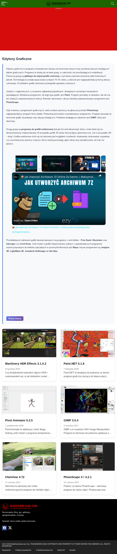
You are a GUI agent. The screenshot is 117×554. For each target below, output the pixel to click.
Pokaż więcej (15, 318)
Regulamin (6, 550)
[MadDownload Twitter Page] (10, 528)
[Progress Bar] (26, 168)
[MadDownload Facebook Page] (4, 528)
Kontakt (72, 550)
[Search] (112, 4)
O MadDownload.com (44, 550)
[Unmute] (17, 170)
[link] (16, 177)
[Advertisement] (58, 30)
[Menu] (3, 4)
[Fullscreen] (39, 170)
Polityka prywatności (23, 550)
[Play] (13, 170)
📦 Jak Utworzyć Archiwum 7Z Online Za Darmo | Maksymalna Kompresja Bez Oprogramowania (58, 176)
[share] (99, 175)
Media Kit (61, 550)
